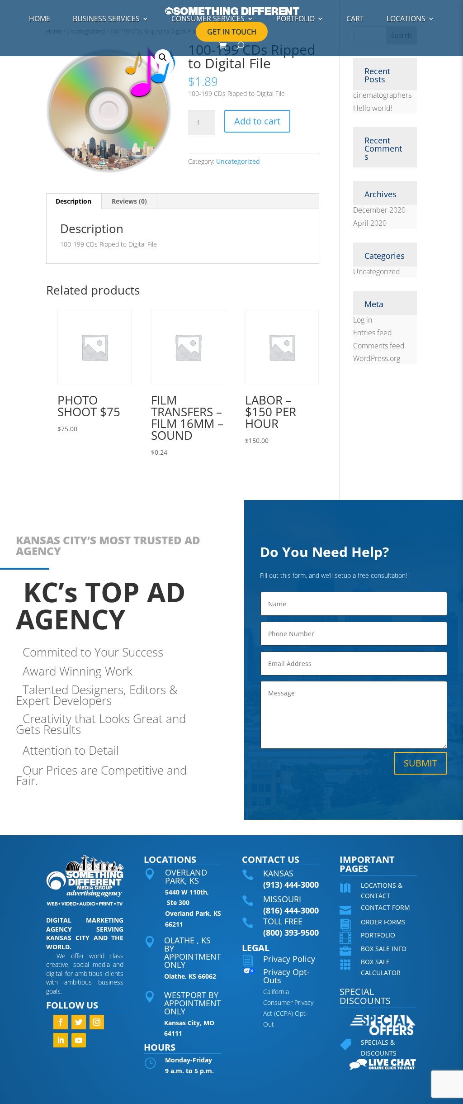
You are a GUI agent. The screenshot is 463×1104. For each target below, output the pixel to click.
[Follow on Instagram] (97, 1022)
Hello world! (372, 108)
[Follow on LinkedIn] (60, 1040)
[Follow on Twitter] (78, 1022)
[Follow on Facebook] (60, 1022)
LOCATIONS (406, 18)
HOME (39, 18)
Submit (420, 763)
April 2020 (370, 223)
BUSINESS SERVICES (106, 18)
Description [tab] (73, 201)
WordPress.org (376, 358)
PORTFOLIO (295, 18)
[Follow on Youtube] (78, 1040)
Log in (362, 320)
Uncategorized (238, 161)
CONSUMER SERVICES (208, 18)
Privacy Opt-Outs (286, 975)
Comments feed (379, 346)
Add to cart (257, 121)
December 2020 (379, 210)
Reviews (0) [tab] (129, 201)
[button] (163, 57)
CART (355, 18)
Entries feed (372, 333)
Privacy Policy (289, 958)
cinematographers (382, 95)
